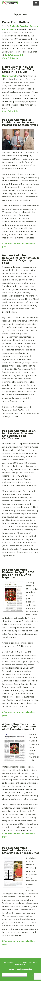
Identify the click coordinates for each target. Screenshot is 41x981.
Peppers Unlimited (10, 3)
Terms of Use (14, 969)
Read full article (10, 111)
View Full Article (10, 58)
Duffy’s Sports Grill (14, 55)
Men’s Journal (9, 76)
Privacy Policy (26, 969)
